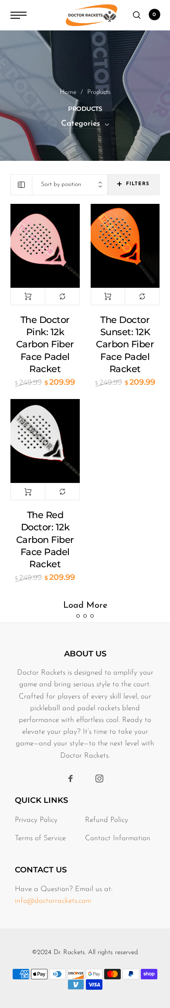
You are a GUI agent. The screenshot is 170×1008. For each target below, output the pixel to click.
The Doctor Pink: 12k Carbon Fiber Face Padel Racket (45, 344)
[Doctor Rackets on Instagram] (99, 779)
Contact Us (41, 870)
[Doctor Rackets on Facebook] (71, 779)
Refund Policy (106, 820)
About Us (85, 654)
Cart (154, 14)
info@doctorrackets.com (53, 901)
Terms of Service (40, 838)
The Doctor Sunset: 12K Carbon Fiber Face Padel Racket (125, 344)
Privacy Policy (36, 820)
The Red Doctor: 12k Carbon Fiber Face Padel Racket (45, 539)
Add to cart (27, 296)
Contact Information (117, 838)
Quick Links (41, 800)
